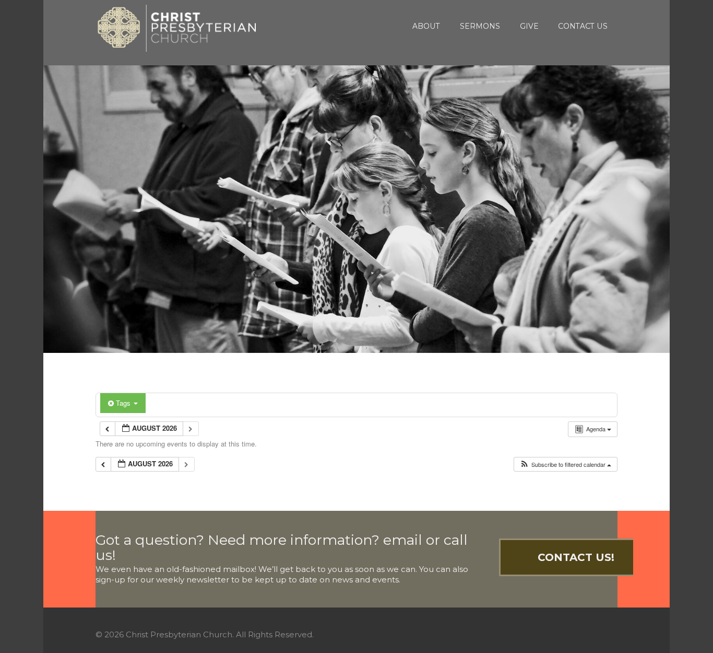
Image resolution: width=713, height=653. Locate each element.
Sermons (480, 26)
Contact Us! (576, 557)
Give (529, 26)
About (426, 26)
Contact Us (583, 26)
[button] (565, 464)
